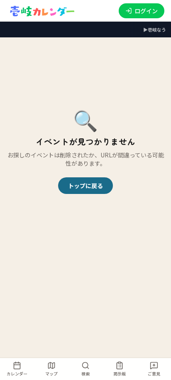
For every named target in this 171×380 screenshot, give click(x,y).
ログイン (146, 11)
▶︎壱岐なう (154, 29)
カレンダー (17, 373)
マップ (51, 373)
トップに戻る (85, 185)
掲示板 (119, 373)
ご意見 (154, 373)
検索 (85, 373)
